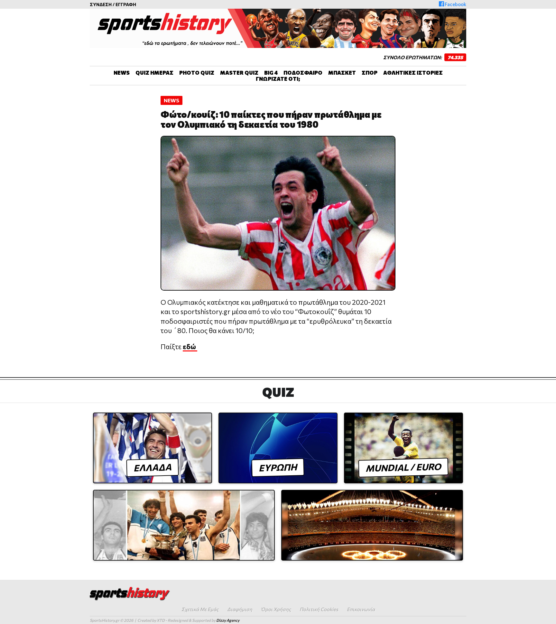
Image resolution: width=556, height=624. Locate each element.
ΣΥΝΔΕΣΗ (101, 4)
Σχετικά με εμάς (199, 609)
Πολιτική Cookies (319, 609)
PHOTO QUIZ (196, 73)
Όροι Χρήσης (276, 609)
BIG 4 (271, 73)
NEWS (122, 73)
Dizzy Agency (227, 620)
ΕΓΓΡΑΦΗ (126, 4)
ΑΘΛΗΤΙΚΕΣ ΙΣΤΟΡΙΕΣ (413, 73)
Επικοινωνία (361, 609)
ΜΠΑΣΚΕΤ (342, 73)
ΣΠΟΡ (369, 73)
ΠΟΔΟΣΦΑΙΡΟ (302, 73)
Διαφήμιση (239, 609)
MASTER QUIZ (239, 73)
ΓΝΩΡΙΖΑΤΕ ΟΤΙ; (278, 79)
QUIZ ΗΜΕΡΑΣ (154, 73)
